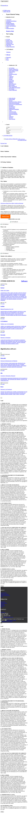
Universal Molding (13, 113)
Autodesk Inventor (13, 74)
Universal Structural (13, 114)
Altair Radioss (12, 71)
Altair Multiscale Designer (14, 87)
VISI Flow (11, 116)
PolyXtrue (11, 105)
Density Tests (9, 40)
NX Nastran (11, 88)
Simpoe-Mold (12, 108)
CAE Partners (4, 592)
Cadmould (11, 76)
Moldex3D (11, 81)
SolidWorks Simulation (14, 109)
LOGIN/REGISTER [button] (7, 135)
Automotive (8, 19)
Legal (2, 596)
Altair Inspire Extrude (13, 70)
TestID (7, 131)
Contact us (3, 612)
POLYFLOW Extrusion (14, 103)
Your (12, 119)
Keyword (8, 130)
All (11, 68)
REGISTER (23, 140)
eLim (7, 58)
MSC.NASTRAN (13, 86)
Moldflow (11, 82)
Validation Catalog (5, 216)
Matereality (8, 57)
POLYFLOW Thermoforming (15, 104)
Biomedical (8, 22)
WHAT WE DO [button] (6, 11)
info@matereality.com (8, 617)
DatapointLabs (4, 603)
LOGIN (19, 140)
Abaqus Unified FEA (13, 69)
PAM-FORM (12, 99)
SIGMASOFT (12, 106)
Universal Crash (12, 111)
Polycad (10, 100)
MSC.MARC (12, 85)
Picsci (7, 59)
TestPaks (2, 604)
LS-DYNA (11, 80)
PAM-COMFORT (13, 90)
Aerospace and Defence (11, 21)
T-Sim (10, 110)
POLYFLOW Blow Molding (15, 101)
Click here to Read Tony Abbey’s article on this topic (12, 203)
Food (7, 27)
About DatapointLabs (5, 595)
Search (8, 133)
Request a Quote (10, 31)
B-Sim (10, 75)
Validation (8, 52)
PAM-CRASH (12, 98)
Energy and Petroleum (11, 26)
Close (2, 586)
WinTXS (11, 117)
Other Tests (8, 45)
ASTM (7, 127)
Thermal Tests (9, 43)
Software (8, 54)
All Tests (8, 39)
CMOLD (11, 77)
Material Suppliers (10, 28)
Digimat (10, 79)
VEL (10, 115)
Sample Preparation (10, 46)
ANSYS (11, 73)
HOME (6, 10)
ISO (7, 128)
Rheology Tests (9, 41)
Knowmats (3, 605)
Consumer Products (10, 24)
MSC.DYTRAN (12, 84)
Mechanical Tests (10, 44)
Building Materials (10, 23)
